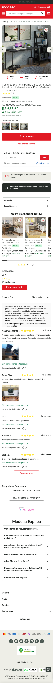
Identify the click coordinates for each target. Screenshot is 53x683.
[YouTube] (21, 641)
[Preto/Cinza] (24, 126)
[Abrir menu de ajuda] (48, 669)
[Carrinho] (48, 13)
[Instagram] (11, 641)
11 (37, 71)
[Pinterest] (26, 641)
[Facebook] (16, 641)
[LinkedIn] (32, 641)
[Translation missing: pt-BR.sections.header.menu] (3, 13)
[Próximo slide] (50, 49)
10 (35, 71)
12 (39, 71)
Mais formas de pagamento (11, 115)
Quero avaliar (14, 287)
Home (4, 22)
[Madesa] (8, 7)
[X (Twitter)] (37, 641)
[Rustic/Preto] (15, 126)
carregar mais (26, 473)
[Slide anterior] (3, 49)
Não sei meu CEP (42, 163)
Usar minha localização (16, 163)
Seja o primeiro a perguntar (26, 498)
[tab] (4, 260)
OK (44, 158)
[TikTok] (42, 641)
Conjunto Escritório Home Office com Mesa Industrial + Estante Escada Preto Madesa (30, 22)
